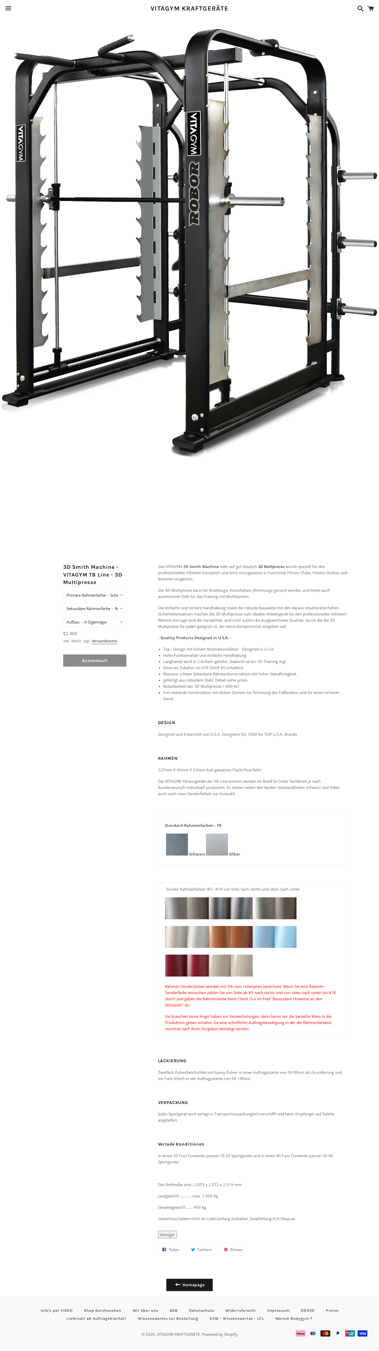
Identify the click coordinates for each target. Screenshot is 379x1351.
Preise (332, 1310)
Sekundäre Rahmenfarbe (88, 608)
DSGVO (308, 1310)
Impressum (278, 1310)
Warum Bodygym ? (293, 1318)
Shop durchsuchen (102, 1310)
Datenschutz (201, 1310)
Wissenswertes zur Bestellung (168, 1318)
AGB (174, 1310)
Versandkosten (104, 640)
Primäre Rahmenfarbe (86, 595)
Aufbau (73, 622)
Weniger (167, 1234)
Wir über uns (145, 1310)
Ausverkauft (95, 660)
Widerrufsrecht (240, 1310)
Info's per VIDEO (57, 1310)
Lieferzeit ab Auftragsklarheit (96, 1318)
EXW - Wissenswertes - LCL (237, 1318)
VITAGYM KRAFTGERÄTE (189, 8)
